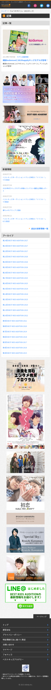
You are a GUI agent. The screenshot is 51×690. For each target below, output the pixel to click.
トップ (3, 11)
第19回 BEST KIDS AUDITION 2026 (15, 267)
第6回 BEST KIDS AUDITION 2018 (15, 337)
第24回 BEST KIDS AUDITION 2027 (15, 240)
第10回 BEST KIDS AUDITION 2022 (15, 315)
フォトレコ (7, 654)
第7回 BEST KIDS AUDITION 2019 (15, 331)
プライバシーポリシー (12, 634)
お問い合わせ (8, 644)
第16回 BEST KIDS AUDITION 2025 (15, 283)
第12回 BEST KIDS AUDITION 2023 (15, 305)
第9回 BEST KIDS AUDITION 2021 (15, 321)
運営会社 (6, 629)
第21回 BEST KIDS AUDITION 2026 (15, 256)
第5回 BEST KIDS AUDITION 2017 (15, 342)
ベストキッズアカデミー (13, 659)
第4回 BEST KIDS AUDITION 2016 (15, 347)
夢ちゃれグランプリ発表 (12, 210)
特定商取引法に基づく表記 (14, 639)
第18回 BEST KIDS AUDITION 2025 (15, 272)
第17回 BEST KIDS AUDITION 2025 (15, 278)
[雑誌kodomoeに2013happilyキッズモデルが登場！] (25, 42)
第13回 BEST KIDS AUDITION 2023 (15, 299)
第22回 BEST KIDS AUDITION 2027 (15, 251)
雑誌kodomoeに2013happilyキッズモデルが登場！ (25, 60)
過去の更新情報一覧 (39, 228)
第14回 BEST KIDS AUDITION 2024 (15, 294)
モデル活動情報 (22, 57)
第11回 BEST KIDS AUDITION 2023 (15, 310)
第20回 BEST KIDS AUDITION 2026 (15, 262)
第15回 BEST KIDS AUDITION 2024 (15, 288)
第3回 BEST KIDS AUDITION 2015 (15, 353)
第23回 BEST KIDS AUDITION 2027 (15, 246)
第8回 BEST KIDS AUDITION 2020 (15, 326)
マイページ (7, 649)
